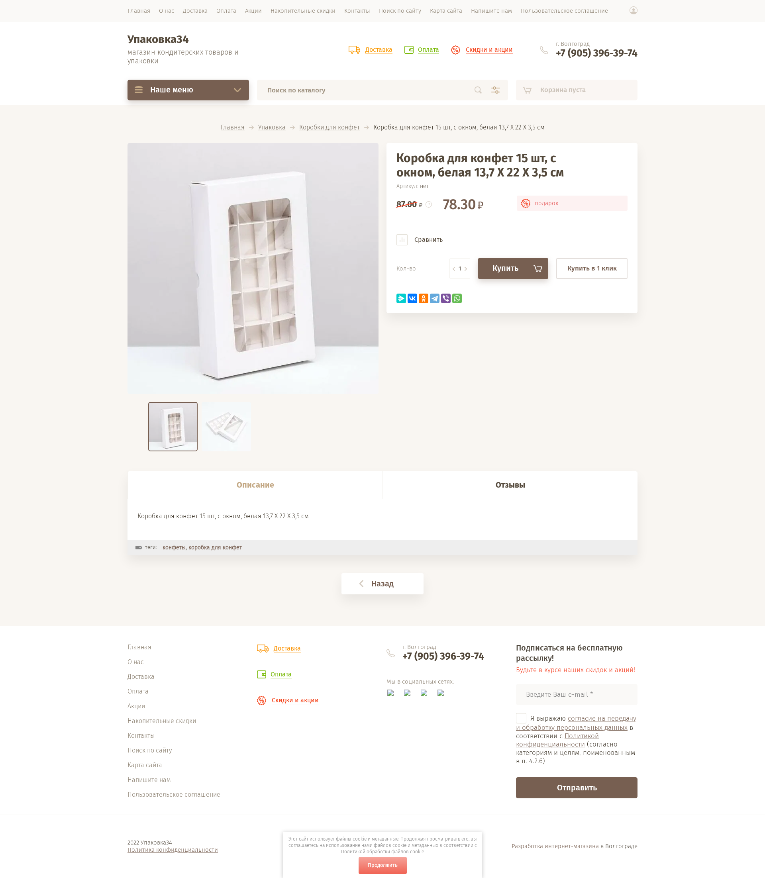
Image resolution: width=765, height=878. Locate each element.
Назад (382, 583)
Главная (233, 127)
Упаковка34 (158, 39)
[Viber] (446, 298)
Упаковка (272, 127)
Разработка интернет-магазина (555, 846)
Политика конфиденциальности (173, 849)
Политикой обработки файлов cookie (382, 851)
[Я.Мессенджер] (401, 298)
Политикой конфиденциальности (557, 740)
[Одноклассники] (423, 298)
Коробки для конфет (329, 127)
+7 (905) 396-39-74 (597, 53)
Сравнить (428, 239)
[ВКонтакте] (412, 298)
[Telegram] (434, 298)
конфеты (174, 547)
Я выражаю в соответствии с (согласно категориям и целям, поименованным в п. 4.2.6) (576, 740)
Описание (255, 485)
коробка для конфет (215, 547)
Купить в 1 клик (592, 268)
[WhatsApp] (457, 298)
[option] (253, 268)
